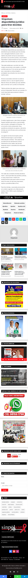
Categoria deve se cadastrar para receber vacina (6, 273)
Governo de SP (19, 504)
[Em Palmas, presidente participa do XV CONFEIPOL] (7, 251)
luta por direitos (17, 507)
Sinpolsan (6, 28)
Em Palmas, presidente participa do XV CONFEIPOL (7, 258)
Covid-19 (4, 504)
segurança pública (6, 512)
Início (3, 13)
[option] (14, 377)
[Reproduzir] (3, 359)
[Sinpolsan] (9, 6)
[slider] (13, 359)
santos (14, 209)
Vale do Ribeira (11, 514)
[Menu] (2, 7)
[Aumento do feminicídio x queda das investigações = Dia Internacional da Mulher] (14, 377)
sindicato (22, 209)
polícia (13, 206)
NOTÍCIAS (8, 13)
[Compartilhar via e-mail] (2, 222)
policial (6, 209)
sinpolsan (8, 212)
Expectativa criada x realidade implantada (21, 257)
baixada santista (19, 203)
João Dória (4, 507)
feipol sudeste (11, 504)
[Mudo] (22, 359)
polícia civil (22, 206)
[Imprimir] (6, 222)
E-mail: (3, 483)
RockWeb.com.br (18, 568)
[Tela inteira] (25, 359)
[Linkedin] (10, 219)
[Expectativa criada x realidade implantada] (21, 251)
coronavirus (19, 502)
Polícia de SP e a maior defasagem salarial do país (20, 273)
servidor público (15, 512)
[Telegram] (24, 219)
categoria (13, 502)
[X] (6, 219)
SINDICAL (13, 13)
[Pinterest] (13, 219)
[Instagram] (17, 551)
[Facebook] (2, 219)
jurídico (5, 206)
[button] (14, 354)
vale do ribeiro (19, 212)
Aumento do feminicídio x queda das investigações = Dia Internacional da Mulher (13, 382)
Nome (2, 476)
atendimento (7, 203)
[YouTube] (14, 551)
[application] (14, 353)
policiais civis (5, 509)
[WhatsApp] (20, 219)
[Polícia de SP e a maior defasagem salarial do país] (21, 266)
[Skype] (17, 219)
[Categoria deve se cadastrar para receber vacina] (7, 266)
